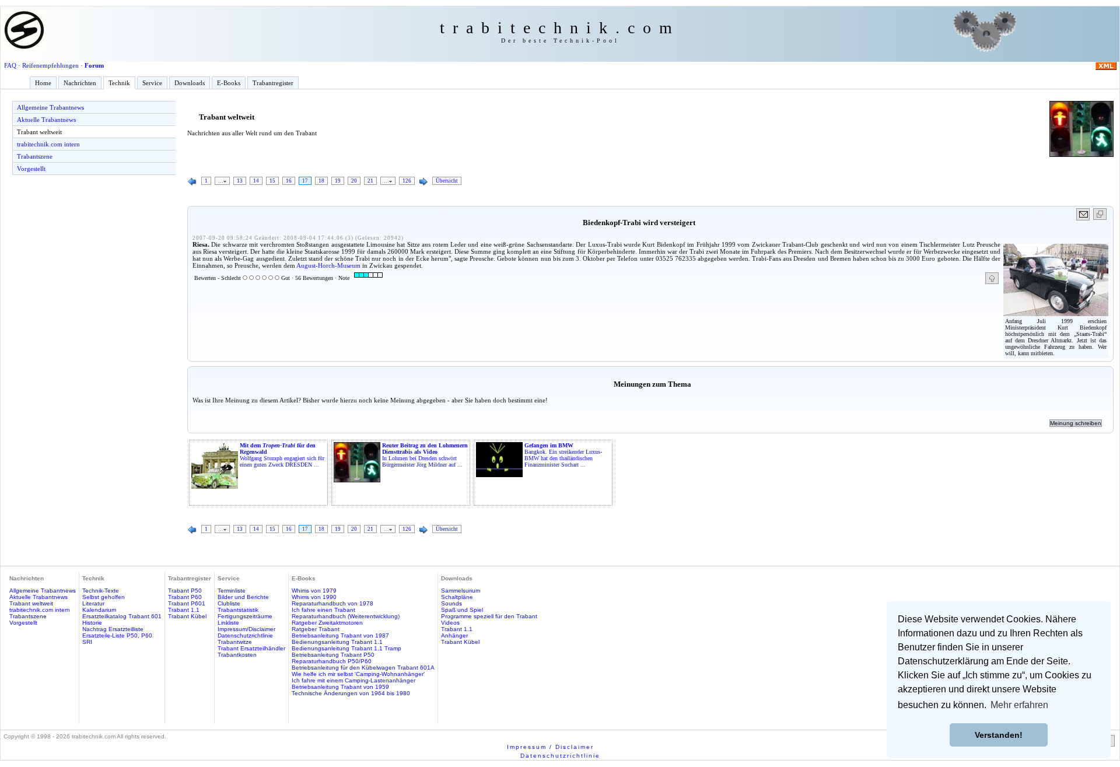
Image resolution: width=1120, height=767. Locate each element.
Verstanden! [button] (999, 735)
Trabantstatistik (238, 610)
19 (338, 181)
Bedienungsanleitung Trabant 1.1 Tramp (346, 648)
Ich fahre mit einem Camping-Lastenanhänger (353, 680)
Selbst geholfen (103, 597)
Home (43, 82)
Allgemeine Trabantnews (50, 107)
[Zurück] (192, 182)
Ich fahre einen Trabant (323, 610)
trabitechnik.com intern (48, 144)
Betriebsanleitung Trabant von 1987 (340, 635)
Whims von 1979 (314, 590)
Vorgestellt (31, 168)
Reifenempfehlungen (50, 65)
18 (321, 181)
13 (240, 181)
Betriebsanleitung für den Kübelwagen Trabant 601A (363, 667)
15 (272, 181)
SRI (87, 642)
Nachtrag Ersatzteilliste (113, 629)
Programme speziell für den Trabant (489, 616)
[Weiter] (423, 182)
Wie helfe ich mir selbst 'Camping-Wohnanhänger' (358, 674)
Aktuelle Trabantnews (46, 119)
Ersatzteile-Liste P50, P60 (117, 635)
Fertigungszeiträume (245, 616)
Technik (119, 82)
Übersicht (447, 181)
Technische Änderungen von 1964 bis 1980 (351, 693)
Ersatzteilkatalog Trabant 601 (122, 616)
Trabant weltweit (39, 131)
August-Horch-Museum (328, 265)
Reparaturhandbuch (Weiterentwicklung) (346, 616)
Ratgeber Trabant (316, 629)
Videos (450, 622)
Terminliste (232, 590)
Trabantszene (34, 156)
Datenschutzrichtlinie (245, 635)
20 (354, 181)
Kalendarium (99, 610)
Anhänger (454, 635)
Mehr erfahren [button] (1019, 705)
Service (152, 82)
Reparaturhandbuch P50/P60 (332, 661)
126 (406, 181)
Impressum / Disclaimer (550, 747)
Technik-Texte (100, 590)
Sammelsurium (460, 590)
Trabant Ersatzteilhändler (251, 648)
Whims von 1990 (314, 597)
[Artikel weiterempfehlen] (1083, 214)
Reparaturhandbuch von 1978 (332, 603)
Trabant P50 (185, 590)
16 (289, 181)
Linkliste (228, 622)
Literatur (93, 603)
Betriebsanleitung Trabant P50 (333, 655)
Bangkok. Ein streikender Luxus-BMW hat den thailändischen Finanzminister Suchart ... (563, 455)
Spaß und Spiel (462, 610)
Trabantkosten (237, 655)
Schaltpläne (457, 597)
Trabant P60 (185, 597)
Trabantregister (273, 82)
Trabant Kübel (187, 616)
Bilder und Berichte (243, 597)
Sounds (451, 603)
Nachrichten (80, 82)
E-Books (228, 82)
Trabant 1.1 (184, 610)
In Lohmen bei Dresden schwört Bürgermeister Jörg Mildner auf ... (425, 455)
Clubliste (229, 603)
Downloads (189, 82)
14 (256, 181)
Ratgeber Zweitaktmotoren (327, 622)
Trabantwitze (235, 642)
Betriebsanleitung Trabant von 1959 (340, 687)
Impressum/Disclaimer (246, 629)
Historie (92, 622)
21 (370, 181)
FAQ (10, 65)
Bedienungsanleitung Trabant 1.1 (337, 642)
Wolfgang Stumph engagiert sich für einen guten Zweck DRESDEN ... (282, 455)
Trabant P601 (186, 603)
